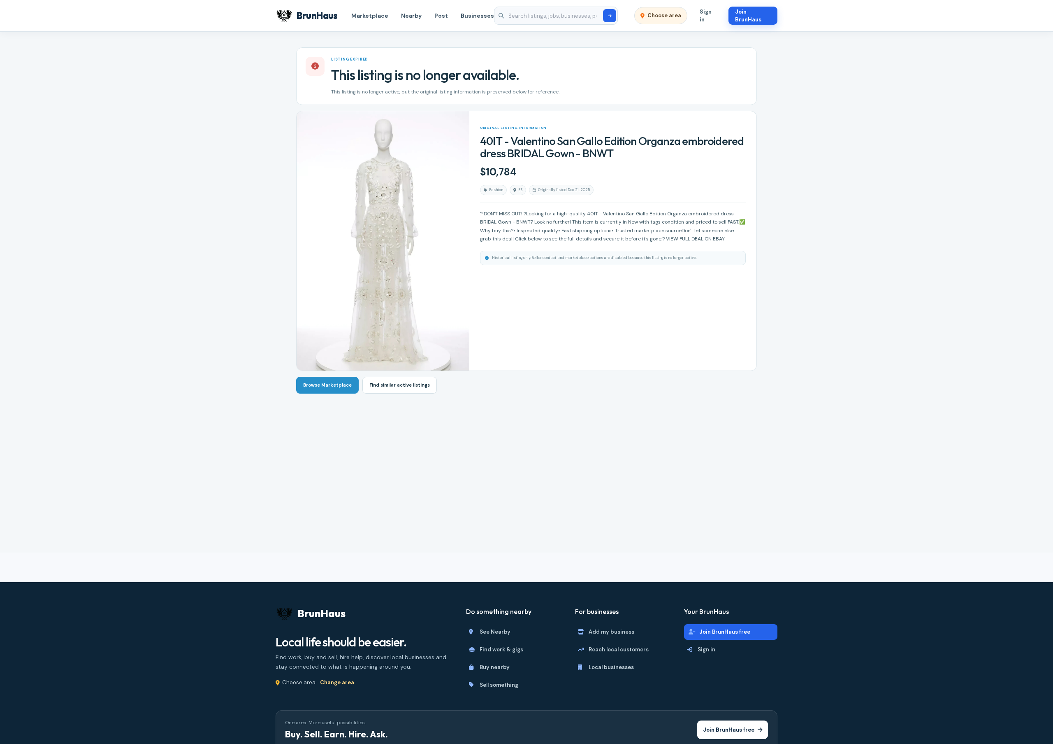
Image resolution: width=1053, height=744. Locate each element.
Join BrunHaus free (724, 631)
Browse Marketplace (327, 385)
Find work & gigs (501, 649)
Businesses (477, 15)
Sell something (499, 684)
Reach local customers (619, 649)
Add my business (611, 631)
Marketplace (369, 15)
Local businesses (611, 667)
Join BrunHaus (748, 15)
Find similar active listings (399, 385)
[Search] (609, 15)
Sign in (706, 15)
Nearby (411, 15)
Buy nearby (495, 667)
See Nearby (495, 631)
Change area (337, 682)
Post (441, 15)
